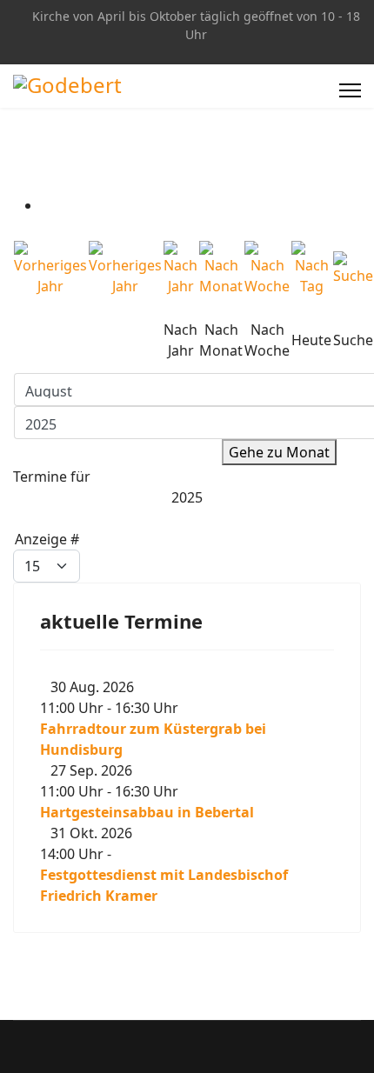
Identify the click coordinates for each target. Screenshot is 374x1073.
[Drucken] (46, 205)
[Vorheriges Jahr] (50, 269)
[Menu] (350, 90)
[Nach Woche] (267, 269)
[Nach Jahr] (180, 269)
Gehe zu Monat (279, 452)
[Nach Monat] (221, 269)
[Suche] (353, 268)
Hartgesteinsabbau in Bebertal (147, 812)
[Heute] (311, 269)
